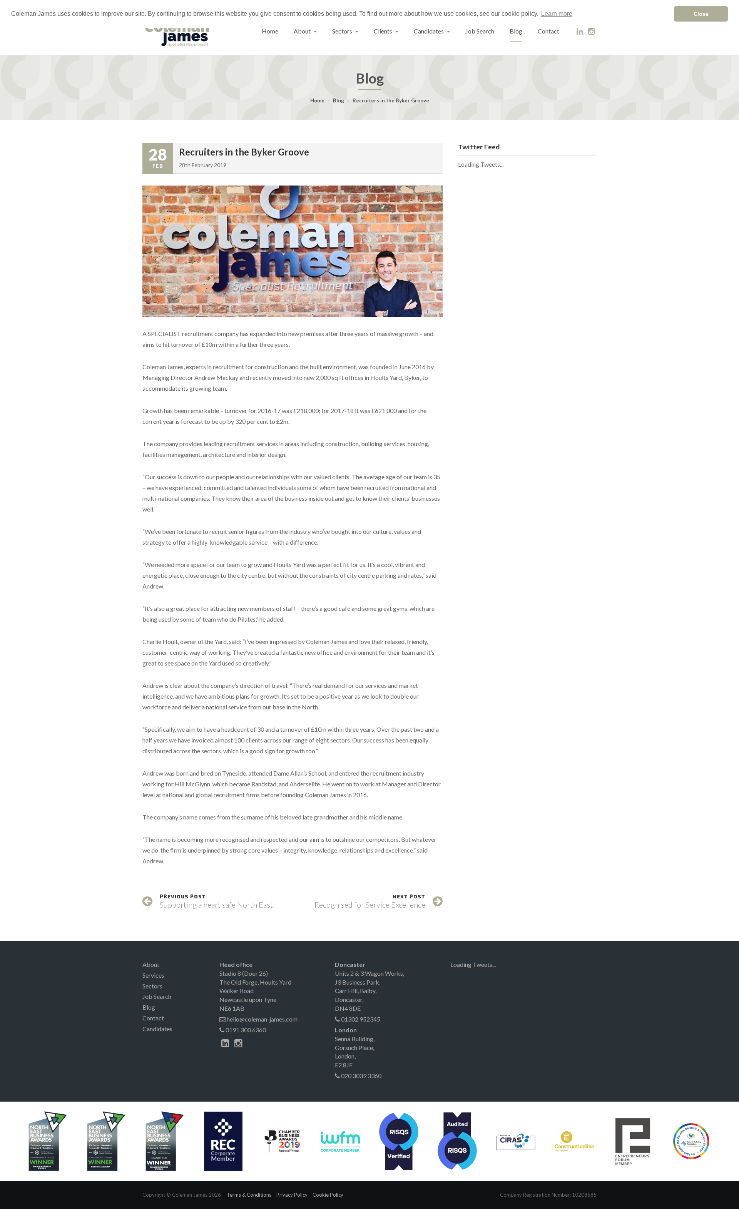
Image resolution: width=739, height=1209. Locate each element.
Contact (548, 31)
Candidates (429, 31)
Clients (383, 31)
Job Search (479, 31)
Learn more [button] (556, 13)
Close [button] (701, 14)
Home (270, 31)
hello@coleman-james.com (262, 1019)
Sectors (342, 31)
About (303, 31)
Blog (516, 31)
